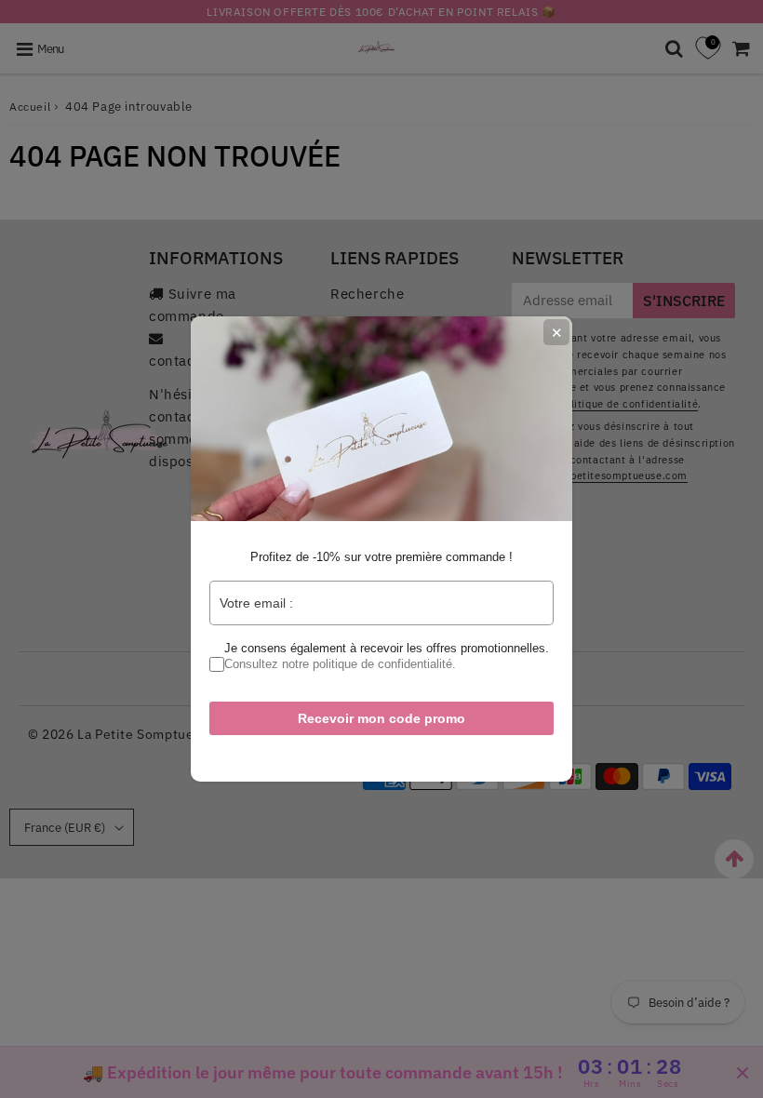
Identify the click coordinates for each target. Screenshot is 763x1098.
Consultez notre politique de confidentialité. (340, 664)
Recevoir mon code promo (381, 718)
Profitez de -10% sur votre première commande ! (381, 557)
